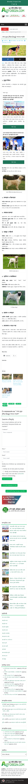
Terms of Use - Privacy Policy (17, 780)
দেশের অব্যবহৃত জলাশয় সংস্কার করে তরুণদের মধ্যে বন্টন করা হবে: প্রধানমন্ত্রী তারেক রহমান (13, 133)
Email (4, 455)
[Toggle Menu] (26, 24)
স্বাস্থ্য (5, 659)
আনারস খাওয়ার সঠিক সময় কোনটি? (11, 686)
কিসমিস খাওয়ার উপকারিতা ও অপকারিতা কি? (12, 672)
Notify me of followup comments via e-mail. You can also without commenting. (13, 473)
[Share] (8, 59)
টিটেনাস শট (5, 405)
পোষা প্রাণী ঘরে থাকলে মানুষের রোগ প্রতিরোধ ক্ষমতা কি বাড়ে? (6, 395)
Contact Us (8, 780)
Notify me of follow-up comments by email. (13, 465)
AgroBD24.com (11, 782)
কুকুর (3, 63)
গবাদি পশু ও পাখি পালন (8, 639)
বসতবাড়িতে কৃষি (7, 652)
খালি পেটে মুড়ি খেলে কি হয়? (9, 689)
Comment (5, 429)
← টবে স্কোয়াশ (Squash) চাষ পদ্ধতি (9, 485)
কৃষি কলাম (6, 620)
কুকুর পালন (5, 403)
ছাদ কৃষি (5, 643)
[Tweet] (20, 59)
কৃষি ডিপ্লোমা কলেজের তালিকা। (10, 668)
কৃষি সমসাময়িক (13, 40)
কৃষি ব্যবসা (6, 630)
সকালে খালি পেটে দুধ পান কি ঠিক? (11, 694)
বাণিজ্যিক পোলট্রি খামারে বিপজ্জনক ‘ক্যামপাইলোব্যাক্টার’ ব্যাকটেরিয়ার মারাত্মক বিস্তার (18, 597)
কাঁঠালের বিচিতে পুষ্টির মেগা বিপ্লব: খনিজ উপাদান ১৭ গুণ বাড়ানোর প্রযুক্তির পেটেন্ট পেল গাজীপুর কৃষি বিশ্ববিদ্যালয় (18, 606)
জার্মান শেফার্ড (18, 403)
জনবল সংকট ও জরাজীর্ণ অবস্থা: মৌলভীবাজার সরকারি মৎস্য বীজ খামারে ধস (18, 547)
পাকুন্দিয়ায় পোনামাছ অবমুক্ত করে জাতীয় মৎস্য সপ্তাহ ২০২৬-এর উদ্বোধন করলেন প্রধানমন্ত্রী (18, 563)
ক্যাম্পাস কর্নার (6, 636)
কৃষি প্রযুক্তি (6, 627)
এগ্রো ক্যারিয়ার (7, 617)
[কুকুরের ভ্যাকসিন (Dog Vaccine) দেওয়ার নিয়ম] (7, 376)
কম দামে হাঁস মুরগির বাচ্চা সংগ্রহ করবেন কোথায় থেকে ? (15, 680)
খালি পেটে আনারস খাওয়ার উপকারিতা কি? (12, 677)
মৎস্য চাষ (5, 655)
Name (4, 449)
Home (3, 32)
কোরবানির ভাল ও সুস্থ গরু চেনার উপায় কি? (12, 735)
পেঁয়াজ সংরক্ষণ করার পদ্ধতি (9, 733)
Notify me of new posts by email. (13, 469)
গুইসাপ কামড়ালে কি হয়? (9, 675)
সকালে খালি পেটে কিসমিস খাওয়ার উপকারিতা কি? (13, 691)
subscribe (21, 473)
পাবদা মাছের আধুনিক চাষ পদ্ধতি (13, 29)
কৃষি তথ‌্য (5, 623)
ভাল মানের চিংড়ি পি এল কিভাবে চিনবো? (11, 739)
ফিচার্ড (7, 32)
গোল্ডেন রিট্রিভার (11, 403)
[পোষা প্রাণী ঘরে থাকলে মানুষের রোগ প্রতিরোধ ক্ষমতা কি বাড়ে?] (7, 390)
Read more (13, 127)
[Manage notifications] (3, 780)
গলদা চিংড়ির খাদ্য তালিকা (9, 684)
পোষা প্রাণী (18, 40)
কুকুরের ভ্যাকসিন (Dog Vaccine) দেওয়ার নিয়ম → (16, 491)
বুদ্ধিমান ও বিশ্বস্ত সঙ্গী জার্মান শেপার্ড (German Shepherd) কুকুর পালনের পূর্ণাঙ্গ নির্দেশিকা (17, 580)
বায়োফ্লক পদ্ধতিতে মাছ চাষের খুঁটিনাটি (18, 719)
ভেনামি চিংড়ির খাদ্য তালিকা (9, 732)
